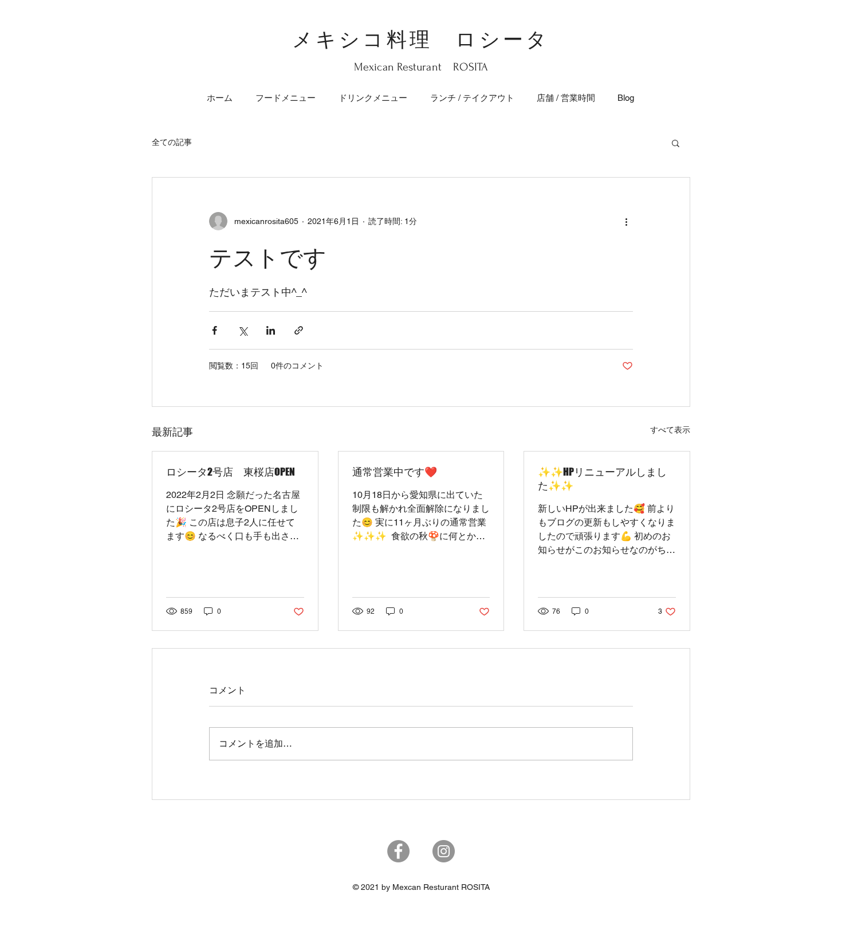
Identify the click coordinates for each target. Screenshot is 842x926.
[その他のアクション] (626, 221)
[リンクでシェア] (298, 330)
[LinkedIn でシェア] (270, 330)
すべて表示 (670, 429)
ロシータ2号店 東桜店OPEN (230, 471)
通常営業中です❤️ (394, 471)
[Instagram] (443, 851)
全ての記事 (172, 142)
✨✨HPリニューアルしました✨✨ (602, 478)
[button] (675, 142)
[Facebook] (398, 851)
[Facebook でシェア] (214, 330)
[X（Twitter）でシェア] (242, 330)
